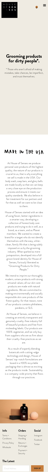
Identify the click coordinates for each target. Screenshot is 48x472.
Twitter (37, 444)
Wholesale (6, 447)
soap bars (22, 181)
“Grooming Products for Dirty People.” (23, 267)
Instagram (38, 435)
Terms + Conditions (6, 437)
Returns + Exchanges (22, 445)
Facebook (38, 440)
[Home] (9, 5)
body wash (10, 181)
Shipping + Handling (22, 437)
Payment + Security (22, 452)
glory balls (37, 181)
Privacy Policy (8, 443)
